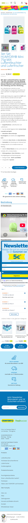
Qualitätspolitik (14, 519)
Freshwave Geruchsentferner (9, 460)
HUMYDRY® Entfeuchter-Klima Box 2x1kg (21, 336)
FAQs (2, 496)
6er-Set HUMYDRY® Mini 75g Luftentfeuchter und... (7, 336)
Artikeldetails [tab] (6, 206)
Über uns (4, 493)
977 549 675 (4, 444)
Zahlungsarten (5, 498)
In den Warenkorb (19, 167)
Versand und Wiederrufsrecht (9, 501)
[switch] (3, 521)
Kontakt (3, 504)
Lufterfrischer (5, 463)
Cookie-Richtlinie (20, 517)
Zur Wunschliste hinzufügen (9, 172)
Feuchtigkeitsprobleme (8, 475)
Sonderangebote (6, 466)
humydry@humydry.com (8, 446)
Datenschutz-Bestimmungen (14, 514)
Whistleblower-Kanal (7, 507)
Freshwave (4, 481)
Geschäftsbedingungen (9, 517)
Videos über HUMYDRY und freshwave (12, 484)
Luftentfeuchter (5, 458)
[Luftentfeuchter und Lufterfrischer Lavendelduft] (23, 47)
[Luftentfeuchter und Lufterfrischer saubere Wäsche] (14, 47)
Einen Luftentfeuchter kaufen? (10, 478)
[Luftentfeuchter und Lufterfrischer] (5, 47)
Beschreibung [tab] (6, 202)
